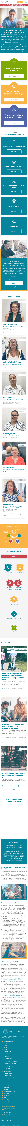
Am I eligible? (14, 287)
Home (2, 7)
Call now (14, 283)
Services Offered (8, 1051)
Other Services (8, 1053)
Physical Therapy (8, 1075)
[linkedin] (8, 1120)
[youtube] (10, 1120)
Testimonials (7, 1102)
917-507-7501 (7, 1114)
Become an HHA (8, 1065)
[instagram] (5, 1120)
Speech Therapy (8, 1073)
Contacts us (7, 1083)
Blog (5, 1097)
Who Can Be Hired (8, 1055)
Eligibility (7, 1056)
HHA (6, 1043)
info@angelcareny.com (10, 1116)
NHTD (5, 1049)
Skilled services (7, 1071)
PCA (6, 1045)
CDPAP (5, 1047)
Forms (5, 1080)
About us (6, 1089)
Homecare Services (8, 1041)
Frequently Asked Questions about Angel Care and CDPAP (15, 1086)
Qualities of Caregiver (9, 1066)
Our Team (6, 1093)
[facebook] (3, 1120)
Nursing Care (7, 1078)
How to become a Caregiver (10, 1061)
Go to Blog (24, 643)
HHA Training (7, 1068)
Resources (6, 1099)
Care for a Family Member (10, 1063)
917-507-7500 (7, 1112)
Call (21, 1)
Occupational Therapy (9, 1077)
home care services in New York (13, 265)
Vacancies (6, 1095)
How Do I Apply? (8, 1058)
